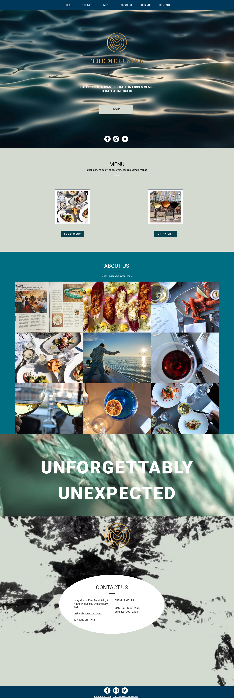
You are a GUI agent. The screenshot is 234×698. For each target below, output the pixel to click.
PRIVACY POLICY (102, 696)
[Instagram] (116, 139)
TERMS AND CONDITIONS (125, 696)
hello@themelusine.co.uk (88, 613)
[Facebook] (107, 139)
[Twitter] (125, 139)
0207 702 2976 (87, 620)
